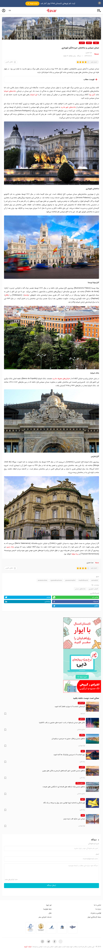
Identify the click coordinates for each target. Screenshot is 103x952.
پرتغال (82, 735)
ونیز (83, 815)
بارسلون (82, 719)
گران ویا (92, 94)
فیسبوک (95, 601)
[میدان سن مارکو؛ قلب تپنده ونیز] (92, 819)
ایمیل (97, 854)
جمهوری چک (80, 783)
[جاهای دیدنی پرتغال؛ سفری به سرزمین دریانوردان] (92, 739)
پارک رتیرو (10, 547)
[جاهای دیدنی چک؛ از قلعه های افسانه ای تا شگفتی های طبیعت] (92, 787)
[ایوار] (51, 10)
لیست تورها (33, 3)
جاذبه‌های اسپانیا (10, 91)
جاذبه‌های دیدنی (80, 589)
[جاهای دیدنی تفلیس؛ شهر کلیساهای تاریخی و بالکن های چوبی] (92, 771)
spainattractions (56, 580)
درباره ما (98, 909)
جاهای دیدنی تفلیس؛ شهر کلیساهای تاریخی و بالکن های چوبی (63, 770)
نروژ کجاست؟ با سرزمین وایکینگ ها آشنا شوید (69, 754)
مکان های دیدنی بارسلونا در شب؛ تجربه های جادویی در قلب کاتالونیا (62, 722)
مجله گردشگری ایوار (94, 917)
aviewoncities (42, 580)
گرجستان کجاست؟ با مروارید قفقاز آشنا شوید (70, 706)
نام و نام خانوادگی (93, 844)
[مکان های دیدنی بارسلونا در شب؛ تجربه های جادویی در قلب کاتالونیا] (92, 723)
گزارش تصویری (93, 589)
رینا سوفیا (75, 554)
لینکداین (47, 601)
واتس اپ (95, 597)
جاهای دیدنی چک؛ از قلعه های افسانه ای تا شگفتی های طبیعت (64, 786)
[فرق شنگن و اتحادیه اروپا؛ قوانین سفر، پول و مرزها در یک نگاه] (92, 803)
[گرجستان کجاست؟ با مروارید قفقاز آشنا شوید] (92, 707)
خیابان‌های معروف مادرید (61, 378)
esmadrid (94, 580)
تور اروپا (49, 905)
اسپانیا (89, 43)
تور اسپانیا (33, 94)
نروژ (83, 751)
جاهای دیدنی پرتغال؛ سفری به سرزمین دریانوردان (68, 738)
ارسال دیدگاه (51, 885)
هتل (50, 913)
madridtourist (83, 580)
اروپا (96, 43)
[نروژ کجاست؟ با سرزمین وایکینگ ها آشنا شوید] (92, 755)
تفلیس (82, 767)
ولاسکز (26, 295)
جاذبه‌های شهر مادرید (68, 107)
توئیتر (48, 597)
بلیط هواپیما (47, 909)
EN (10, 10)
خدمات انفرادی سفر (45, 917)
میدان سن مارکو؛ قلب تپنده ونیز (74, 819)
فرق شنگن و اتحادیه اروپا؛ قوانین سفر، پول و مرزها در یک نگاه (64, 802)
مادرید (82, 43)
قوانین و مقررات (95, 913)
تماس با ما (97, 905)
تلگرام (96, 606)
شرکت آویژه (27, 946)
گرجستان (81, 703)
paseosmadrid (70, 580)
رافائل (7, 295)
